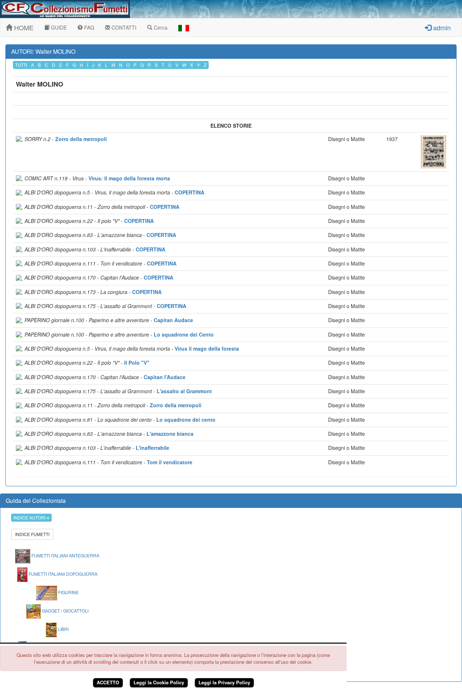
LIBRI (63, 629)
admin (441, 27)
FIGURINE (68, 592)
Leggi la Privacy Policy (224, 682)
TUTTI (21, 65)
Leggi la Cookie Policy (159, 682)
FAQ (88, 27)
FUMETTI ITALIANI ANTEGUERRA (64, 555)
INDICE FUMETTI (32, 534)
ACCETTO (108, 682)
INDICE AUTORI (30, 517)
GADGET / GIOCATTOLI (64, 610)
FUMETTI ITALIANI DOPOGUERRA (62, 574)
